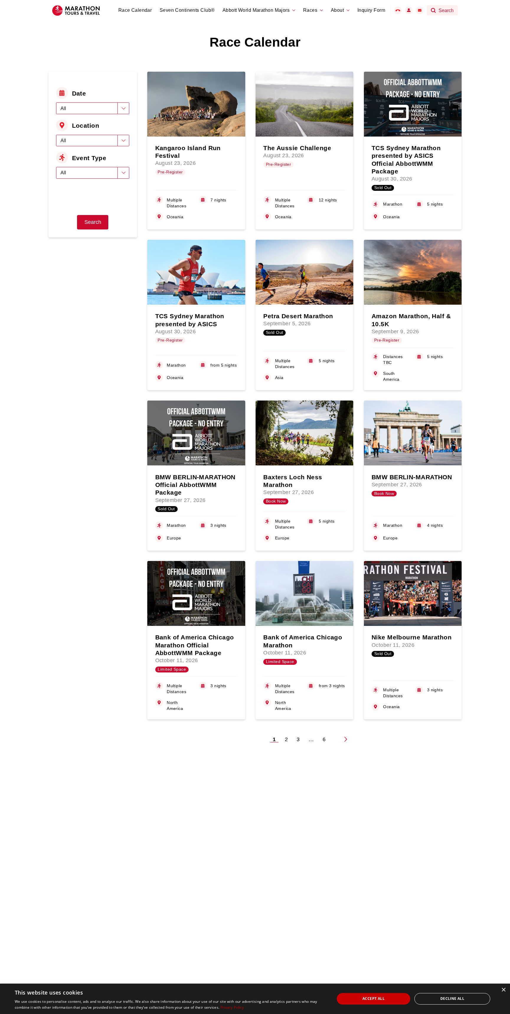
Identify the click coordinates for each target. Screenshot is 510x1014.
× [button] (503, 990)
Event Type (89, 158)
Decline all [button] (452, 998)
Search (92, 222)
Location (85, 125)
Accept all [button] (373, 998)
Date (79, 93)
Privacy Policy (232, 1007)
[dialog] (255, 999)
